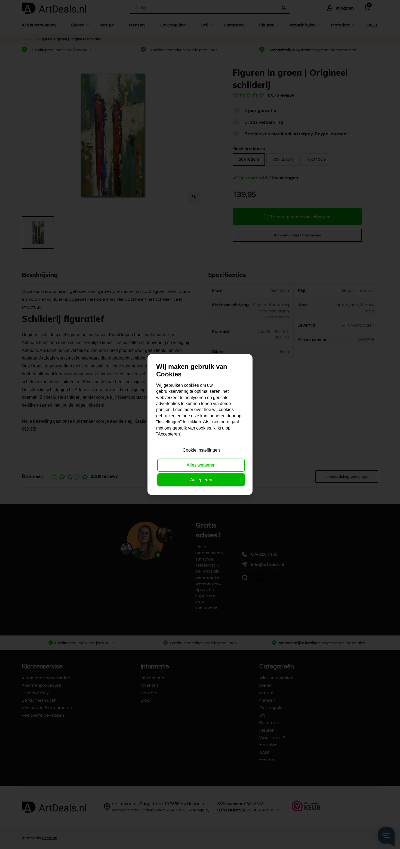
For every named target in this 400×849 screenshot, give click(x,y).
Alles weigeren (201, 464)
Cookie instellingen (201, 450)
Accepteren (201, 479)
